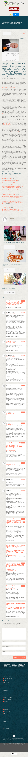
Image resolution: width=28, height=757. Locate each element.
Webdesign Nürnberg (15, 743)
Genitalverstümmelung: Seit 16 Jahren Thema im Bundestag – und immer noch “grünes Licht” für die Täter (12, 202)
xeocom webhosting (17, 746)
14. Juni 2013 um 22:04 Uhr (11, 413)
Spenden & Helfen (7, 676)
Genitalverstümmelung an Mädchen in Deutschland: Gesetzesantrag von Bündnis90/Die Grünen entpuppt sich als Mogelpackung (13, 198)
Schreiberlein (10, 341)
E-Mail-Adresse (5, 646)
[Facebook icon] (14, 747)
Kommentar (5, 626)
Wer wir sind (6, 709)
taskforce (12, 218)
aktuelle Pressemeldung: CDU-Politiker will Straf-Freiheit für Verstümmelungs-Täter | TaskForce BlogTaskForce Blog (15, 302)
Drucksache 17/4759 (7, 124)
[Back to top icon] (14, 736)
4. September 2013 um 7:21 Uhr (11, 491)
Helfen (16, 14)
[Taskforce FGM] (14, 3)
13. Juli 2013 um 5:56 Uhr (10, 480)
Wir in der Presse (7, 715)
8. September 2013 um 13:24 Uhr (12, 525)
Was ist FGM (6, 693)
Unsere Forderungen (8, 697)
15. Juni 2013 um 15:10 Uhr (10, 424)
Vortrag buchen (7, 680)
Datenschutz (6, 728)
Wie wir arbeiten (7, 711)
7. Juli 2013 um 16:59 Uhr (10, 464)
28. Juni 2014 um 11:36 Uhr (10, 570)
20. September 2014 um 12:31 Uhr (12, 609)
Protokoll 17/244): (15, 131)
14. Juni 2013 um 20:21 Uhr (10, 356)
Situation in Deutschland (9, 695)
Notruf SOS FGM (7, 682)
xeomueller (21, 744)
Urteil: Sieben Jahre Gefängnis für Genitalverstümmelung (13, 242)
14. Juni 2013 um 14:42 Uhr (10, 342)
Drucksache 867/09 (7, 123)
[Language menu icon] (11, 14)
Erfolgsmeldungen (7, 699)
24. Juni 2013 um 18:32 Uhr (11, 450)
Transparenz (6, 713)
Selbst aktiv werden (8, 678)
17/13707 (4, 113)
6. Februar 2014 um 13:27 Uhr (11, 555)
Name (3, 641)
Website (3, 651)
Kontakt (5, 684)
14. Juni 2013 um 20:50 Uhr (11, 386)
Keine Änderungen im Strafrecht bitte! (10, 180)
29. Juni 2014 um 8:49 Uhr (10, 588)
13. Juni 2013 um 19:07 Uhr (10, 305)
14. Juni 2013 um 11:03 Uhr (10, 313)
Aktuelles (6, 701)
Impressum (6, 726)
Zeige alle (23, 33)
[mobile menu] (26, 2)
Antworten (23, 300)
